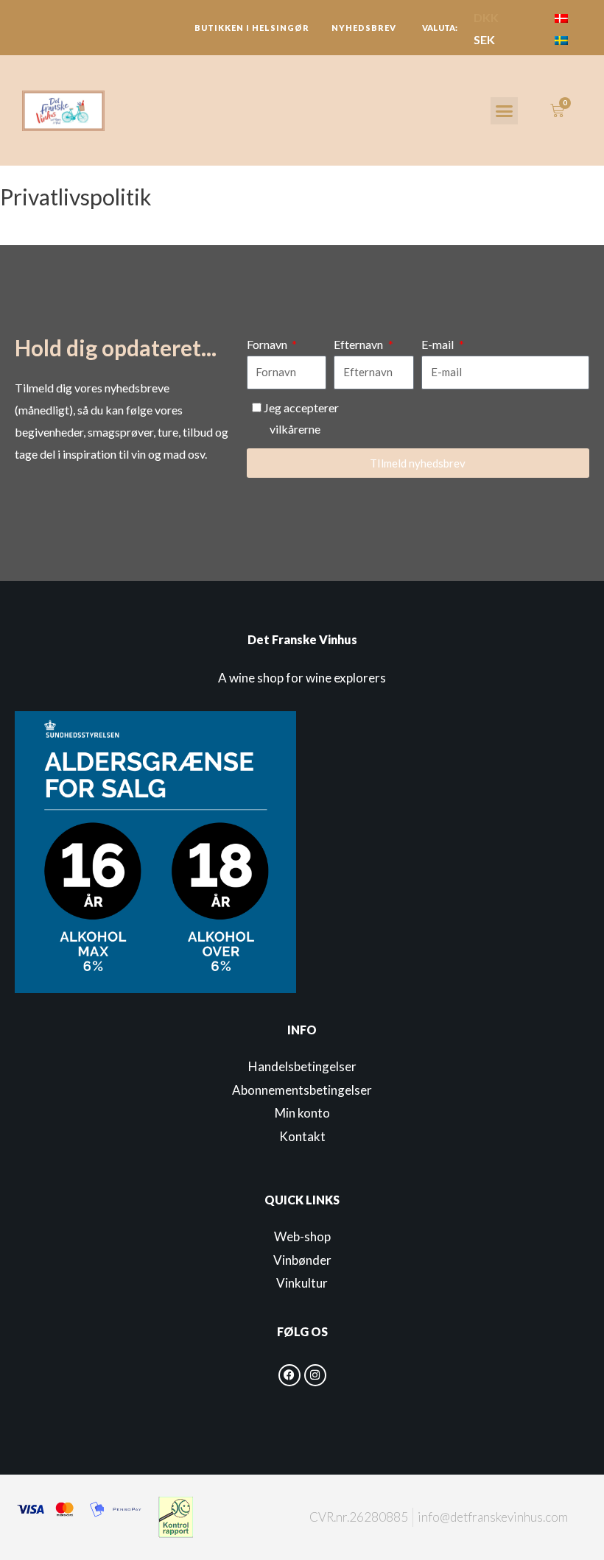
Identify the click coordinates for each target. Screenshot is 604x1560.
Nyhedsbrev (363, 27)
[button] (505, 111)
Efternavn (359, 344)
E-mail (438, 344)
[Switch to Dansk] (561, 17)
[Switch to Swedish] (561, 39)
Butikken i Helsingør (251, 27)
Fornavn (268, 344)
